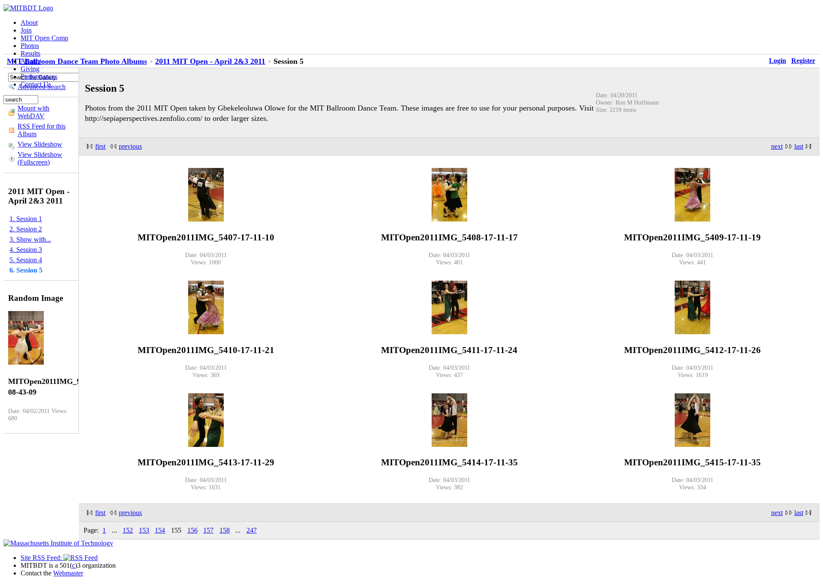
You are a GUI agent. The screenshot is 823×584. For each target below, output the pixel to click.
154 (160, 530)
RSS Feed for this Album (42, 130)
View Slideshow (40, 144)
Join (26, 30)
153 (144, 530)
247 (251, 530)
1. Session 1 (25, 218)
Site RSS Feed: (42, 557)
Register (803, 60)
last (798, 146)
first (100, 146)
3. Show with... (30, 239)
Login (777, 60)
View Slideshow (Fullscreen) (40, 158)
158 (224, 530)
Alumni (31, 61)
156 (192, 530)
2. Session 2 (25, 229)
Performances (39, 76)
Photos (30, 45)
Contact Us (36, 84)
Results (30, 53)
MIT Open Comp (44, 38)
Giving (30, 68)
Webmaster (68, 573)
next (777, 146)
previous (130, 146)
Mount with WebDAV (33, 112)
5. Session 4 (25, 260)
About (29, 22)
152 (128, 530)
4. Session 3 (25, 249)
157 (208, 530)
